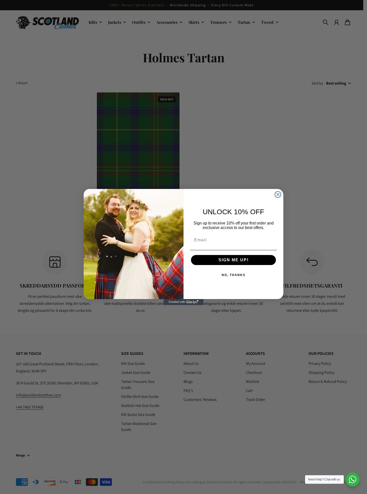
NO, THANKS (233, 275)
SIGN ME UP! (233, 260)
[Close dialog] (278, 194)
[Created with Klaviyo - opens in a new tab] (183, 302)
